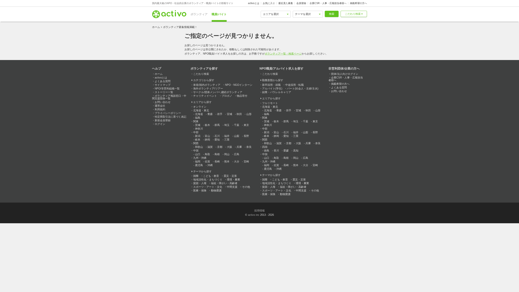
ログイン (160, 124)
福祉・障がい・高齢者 (224, 183)
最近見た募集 (285, 3)
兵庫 (239, 146)
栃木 (207, 125)
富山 (207, 135)
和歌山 (199, 146)
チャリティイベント (205, 95)
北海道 (199, 114)
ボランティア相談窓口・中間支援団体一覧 (169, 97)
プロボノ (227, 95)
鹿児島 (199, 165)
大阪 (229, 146)
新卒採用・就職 (271, 84)
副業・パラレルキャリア (276, 92)
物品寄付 (242, 95)
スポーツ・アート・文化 (207, 186)
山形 (249, 114)
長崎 (217, 161)
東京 (246, 125)
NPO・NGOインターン (238, 84)
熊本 (226, 161)
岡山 (226, 154)
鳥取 (207, 154)
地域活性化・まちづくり (207, 179)
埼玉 (226, 125)
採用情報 (259, 210)
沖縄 (210, 165)
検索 (331, 13)
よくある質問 (162, 81)
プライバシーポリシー (168, 113)
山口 (197, 154)
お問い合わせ (162, 102)
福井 (226, 135)
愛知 (217, 139)
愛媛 (286, 150)
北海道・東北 (201, 110)
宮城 (229, 114)
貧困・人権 (199, 183)
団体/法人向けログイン (344, 73)
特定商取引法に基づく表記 (170, 116)
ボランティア (199, 14)
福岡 (197, 161)
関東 (195, 121)
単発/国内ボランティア (206, 84)
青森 (210, 114)
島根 (217, 154)
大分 (236, 161)
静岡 (207, 139)
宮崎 (246, 161)
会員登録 (301, 3)
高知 (295, 150)
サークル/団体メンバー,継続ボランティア (217, 92)
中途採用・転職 (294, 84)
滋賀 (210, 146)
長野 (246, 135)
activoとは (253, 3)
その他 (246, 186)
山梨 (236, 135)
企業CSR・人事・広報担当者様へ (328, 3)
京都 (219, 146)
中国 (195, 150)
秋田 (239, 114)
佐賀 (207, 161)
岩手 (219, 114)
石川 (217, 135)
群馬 (217, 125)
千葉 (236, 125)
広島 (236, 154)
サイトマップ (162, 84)
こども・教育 (211, 175)
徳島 (266, 150)
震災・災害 (230, 175)
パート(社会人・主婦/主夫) (302, 88)
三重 (226, 139)
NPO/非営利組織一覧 (167, 88)
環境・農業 (233, 179)
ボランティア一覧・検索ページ (283, 53)
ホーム (156, 27)
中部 (195, 132)
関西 (195, 143)
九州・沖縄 (199, 157)
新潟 (197, 135)
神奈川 (199, 128)
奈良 (249, 146)
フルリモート (270, 103)
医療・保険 (199, 190)
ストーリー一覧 (164, 92)
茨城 (197, 125)
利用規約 (160, 109)
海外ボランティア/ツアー (208, 88)
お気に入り (269, 3)
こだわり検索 (353, 13)
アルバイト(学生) (272, 88)
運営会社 (160, 105)
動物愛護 (216, 190)
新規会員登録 (162, 120)
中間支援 (232, 186)
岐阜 (197, 139)
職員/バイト (219, 14)
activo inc (253, 214)
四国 (264, 146)
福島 (197, 117)
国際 (195, 175)
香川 (276, 150)
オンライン (199, 106)
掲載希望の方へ (358, 3)
